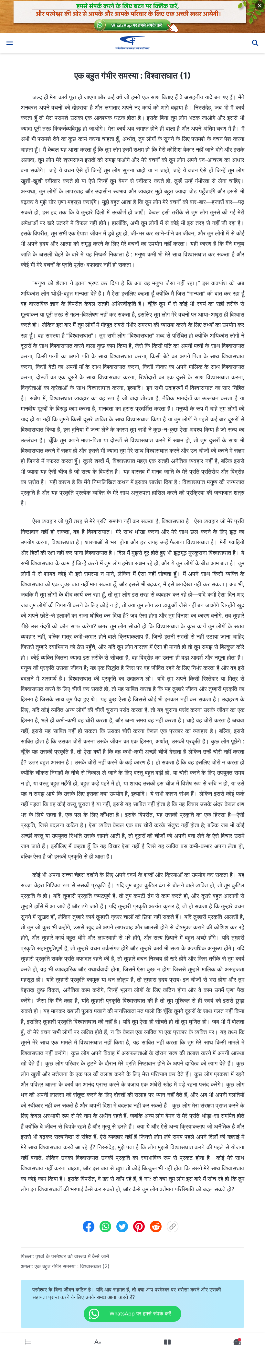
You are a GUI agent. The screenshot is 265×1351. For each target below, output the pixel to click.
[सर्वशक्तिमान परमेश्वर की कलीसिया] (132, 43)
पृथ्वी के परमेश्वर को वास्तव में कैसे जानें (72, 1256)
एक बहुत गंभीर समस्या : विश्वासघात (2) (72, 1266)
